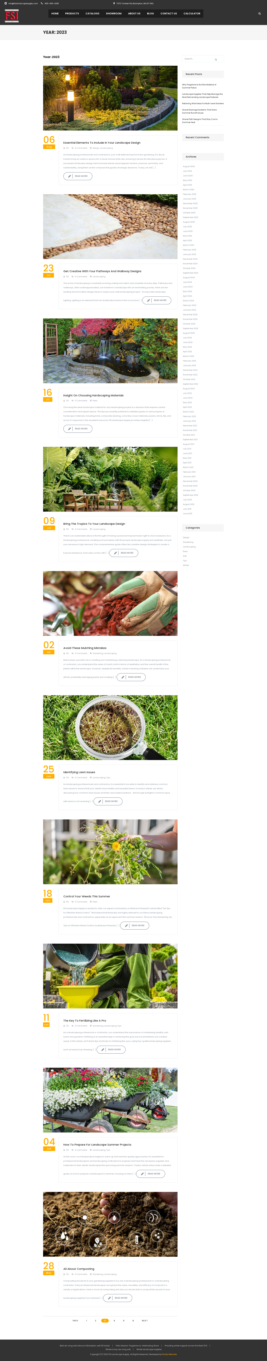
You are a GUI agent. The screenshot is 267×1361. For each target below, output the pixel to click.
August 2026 (189, 166)
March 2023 (188, 356)
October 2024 (189, 268)
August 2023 (189, 333)
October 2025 (189, 212)
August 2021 (188, 444)
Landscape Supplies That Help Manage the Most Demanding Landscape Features (202, 95)
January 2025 (189, 254)
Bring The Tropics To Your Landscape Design (94, 524)
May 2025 (187, 236)
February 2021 (189, 472)
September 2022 (190, 384)
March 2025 (188, 245)
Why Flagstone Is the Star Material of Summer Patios (199, 86)
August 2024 (189, 277)
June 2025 (188, 231)
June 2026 (188, 175)
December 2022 (190, 370)
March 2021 (188, 467)
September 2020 (190, 495)
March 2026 (188, 189)
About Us (134, 13)
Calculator (192, 13)
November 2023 (190, 319)
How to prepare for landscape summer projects (97, 1145)
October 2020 (189, 490)
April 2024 (187, 296)
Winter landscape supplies (149, 1349)
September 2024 (190, 273)
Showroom (113, 13)
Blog (150, 13)
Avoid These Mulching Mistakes (84, 648)
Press (95, 400)
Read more (81, 176)
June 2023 (188, 342)
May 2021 (187, 458)
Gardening (98, 653)
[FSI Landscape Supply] (12, 16)
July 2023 (187, 337)
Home (55, 13)
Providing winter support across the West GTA (186, 1346)
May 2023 (187, 347)
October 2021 (189, 435)
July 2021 (187, 448)
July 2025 (187, 226)
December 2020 (190, 481)
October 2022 (189, 379)
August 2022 (189, 388)
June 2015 (187, 513)
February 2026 (189, 194)
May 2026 (187, 180)
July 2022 (187, 393)
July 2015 (187, 509)
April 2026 (187, 185)
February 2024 (189, 305)
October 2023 (189, 323)
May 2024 (187, 291)
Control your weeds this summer (86, 896)
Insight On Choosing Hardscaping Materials (93, 395)
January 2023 (189, 365)
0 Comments (81, 148)
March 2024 (188, 300)
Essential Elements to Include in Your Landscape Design (101, 143)
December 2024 (190, 259)
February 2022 (189, 416)
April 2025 (187, 240)
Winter (186, 565)
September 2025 (190, 217)
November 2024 (190, 263)
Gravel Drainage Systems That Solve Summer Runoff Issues (199, 111)
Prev (75, 1320)
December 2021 (190, 425)
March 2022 (188, 411)
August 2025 (189, 222)
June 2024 (188, 286)
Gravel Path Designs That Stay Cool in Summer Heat (200, 121)
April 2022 (187, 407)
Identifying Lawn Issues (79, 772)
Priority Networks (169, 1354)
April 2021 (187, 462)
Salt (185, 556)
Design (96, 148)
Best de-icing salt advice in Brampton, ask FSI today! (85, 1346)
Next (145, 1320)
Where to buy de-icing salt (118, 1349)
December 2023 (190, 314)
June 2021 (187, 453)
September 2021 (190, 439)
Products (72, 13)
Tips (108, 777)
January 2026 (189, 198)
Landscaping (106, 148)
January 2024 (189, 310)
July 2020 (187, 499)
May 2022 (187, 402)
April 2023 (187, 351)
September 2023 (190, 328)
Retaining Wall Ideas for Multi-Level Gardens (203, 103)
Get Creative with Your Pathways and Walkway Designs (102, 271)
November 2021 (190, 430)
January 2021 (189, 476)
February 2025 (189, 249)
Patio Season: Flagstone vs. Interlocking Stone (137, 1346)
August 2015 (188, 504)
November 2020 (190, 485)
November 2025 (190, 208)
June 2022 (188, 398)
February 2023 (189, 360)
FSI (67, 148)
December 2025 (190, 203)
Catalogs (92, 13)
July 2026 (187, 171)
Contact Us (169, 13)
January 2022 (189, 421)
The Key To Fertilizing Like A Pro (84, 1020)
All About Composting (78, 1269)
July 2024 (187, 282)
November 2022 (190, 374)
